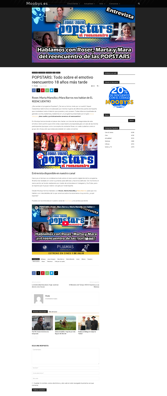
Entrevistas (48, 72)
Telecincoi (49, 261)
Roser (43, 261)
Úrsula (36, 86)
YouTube (68, 201)
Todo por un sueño (60, 261)
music (78, 259)
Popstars (90, 259)
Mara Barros (81, 191)
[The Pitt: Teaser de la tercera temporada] (42, 323)
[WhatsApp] (47, 90)
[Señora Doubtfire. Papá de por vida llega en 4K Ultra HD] (65, 323)
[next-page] (36, 337)
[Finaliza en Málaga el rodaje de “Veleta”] (88, 323)
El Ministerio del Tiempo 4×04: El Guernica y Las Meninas (84, 286)
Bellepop (43, 259)
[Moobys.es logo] (38, 3)
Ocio (54, 72)
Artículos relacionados (40, 312)
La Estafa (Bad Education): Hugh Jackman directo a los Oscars (45, 286)
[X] (38, 90)
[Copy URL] (56, 90)
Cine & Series (42, 72)
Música (58, 72)
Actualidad (34, 72)
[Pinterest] (43, 90)
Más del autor (53, 312)
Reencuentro (36, 261)
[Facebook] (34, 90)
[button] (139, 4)
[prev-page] (33, 337)
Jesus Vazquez (51, 259)
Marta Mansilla (70, 259)
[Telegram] (52, 90)
